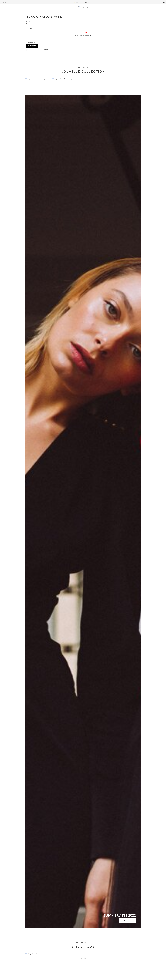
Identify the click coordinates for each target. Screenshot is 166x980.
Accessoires (83, 958)
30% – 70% (83, 2)
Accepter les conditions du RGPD (38, 50)
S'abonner (32, 46)
